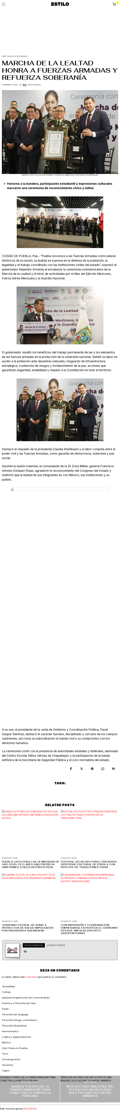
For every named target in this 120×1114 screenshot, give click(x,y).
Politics (59, 791)
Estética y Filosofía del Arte (19, 1003)
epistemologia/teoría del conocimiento (26, 997)
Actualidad (8, 986)
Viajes (5, 1070)
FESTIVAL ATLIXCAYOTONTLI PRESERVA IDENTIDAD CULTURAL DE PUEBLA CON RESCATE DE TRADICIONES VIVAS (89, 864)
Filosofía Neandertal (14, 1025)
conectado (31, 977)
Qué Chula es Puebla (15, 56)
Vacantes (7, 1065)
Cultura (6, 992)
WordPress (31, 1108)
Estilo (5, 1008)
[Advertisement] (60, 32)
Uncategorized (11, 1059)
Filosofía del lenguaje (15, 1014)
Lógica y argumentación (16, 1037)
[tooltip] (71, 768)
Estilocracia (34, 85)
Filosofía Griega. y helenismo (19, 1020)
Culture (43, 791)
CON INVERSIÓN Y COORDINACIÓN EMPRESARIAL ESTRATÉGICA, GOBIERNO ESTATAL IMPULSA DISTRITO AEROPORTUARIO (89, 929)
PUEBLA (75, 791)
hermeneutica (10, 1031)
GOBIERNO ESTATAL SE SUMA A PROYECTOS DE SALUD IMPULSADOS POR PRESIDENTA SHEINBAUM (28, 928)
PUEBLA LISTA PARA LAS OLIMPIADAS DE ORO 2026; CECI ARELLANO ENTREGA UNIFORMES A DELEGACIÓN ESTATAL (30, 864)
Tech (5, 1053)
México (6, 1042)
